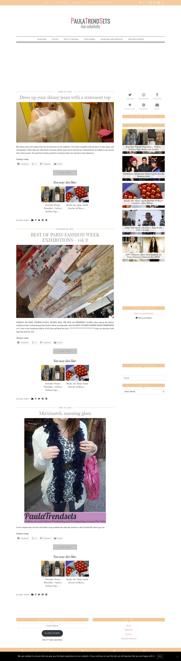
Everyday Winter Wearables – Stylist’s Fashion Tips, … (53, 208)
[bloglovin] (155, 2)
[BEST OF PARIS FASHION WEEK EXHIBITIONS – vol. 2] (65, 317)
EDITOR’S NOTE (136, 39)
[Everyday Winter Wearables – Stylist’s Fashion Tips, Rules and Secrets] (53, 194)
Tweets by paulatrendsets (143, 313)
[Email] (159, 2)
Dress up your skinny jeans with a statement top (65, 97)
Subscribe (62, 3)
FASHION (41, 39)
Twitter (30, 651)
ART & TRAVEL (71, 39)
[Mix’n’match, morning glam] (65, 522)
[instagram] (144, 2)
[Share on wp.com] (46, 220)
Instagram (61, 651)
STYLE (55, 39)
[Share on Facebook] (35, 220)
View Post (65, 173)
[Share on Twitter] (39, 220)
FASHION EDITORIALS (112, 39)
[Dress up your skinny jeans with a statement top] (65, 142)
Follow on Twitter (145, 318)
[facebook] (147, 2)
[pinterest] (151, 2)
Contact (78, 3)
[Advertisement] (90, 62)
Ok (160, 656)
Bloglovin (152, 651)
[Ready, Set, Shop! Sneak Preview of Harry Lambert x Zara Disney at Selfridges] (77, 194)
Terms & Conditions (100, 3)
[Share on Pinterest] (43, 220)
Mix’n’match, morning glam (65, 413)
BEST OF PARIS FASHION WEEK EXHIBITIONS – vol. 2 (65, 237)
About (47, 3)
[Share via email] (32, 220)
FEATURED (89, 39)
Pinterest (91, 651)
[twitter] (140, 2)
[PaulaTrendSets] (90, 21)
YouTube (122, 651)
